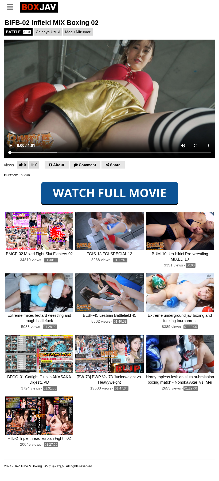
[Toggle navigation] (12, 6)
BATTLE (18, 32)
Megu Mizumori (78, 32)
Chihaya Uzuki (48, 32)
